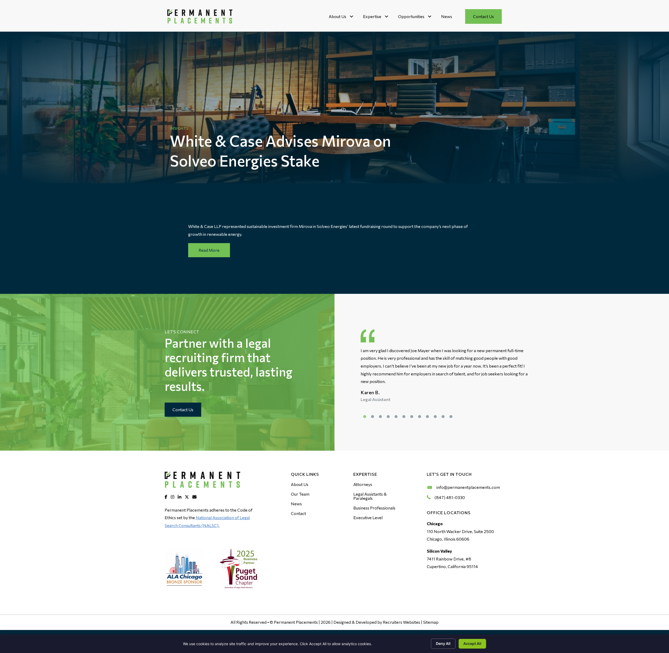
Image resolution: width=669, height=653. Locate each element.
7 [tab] (411, 416)
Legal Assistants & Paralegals (370, 496)
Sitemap (431, 622)
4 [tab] (388, 416)
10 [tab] (435, 416)
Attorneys (362, 484)
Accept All (472, 643)
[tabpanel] (445, 375)
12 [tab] (450, 416)
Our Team (300, 493)
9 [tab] (427, 416)
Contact (298, 513)
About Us (337, 16)
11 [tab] (443, 416)
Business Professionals (374, 507)
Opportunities (411, 16)
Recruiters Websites (401, 622)
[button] (351, 16)
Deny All (443, 643)
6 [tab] (403, 416)
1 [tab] (364, 416)
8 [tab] (419, 416)
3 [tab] (380, 416)
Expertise (372, 16)
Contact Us (483, 16)
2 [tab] (372, 416)
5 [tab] (396, 416)
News (446, 16)
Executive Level (368, 517)
